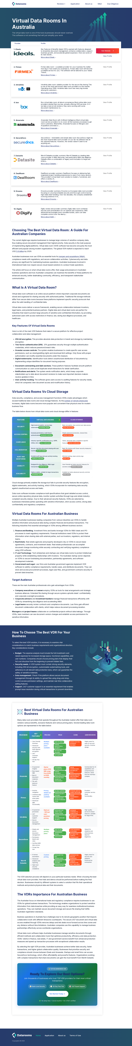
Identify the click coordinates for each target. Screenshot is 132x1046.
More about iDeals (48, 57)
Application (75, 4)
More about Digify (48, 217)
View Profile (107, 56)
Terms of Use (75, 1035)
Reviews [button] (60, 4)
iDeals (23, 752)
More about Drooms (48, 199)
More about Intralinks (49, 93)
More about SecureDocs (50, 146)
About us (88, 4)
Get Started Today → (57, 994)
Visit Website (106, 51)
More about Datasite (48, 164)
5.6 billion (20, 251)
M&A (100, 4)
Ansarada (23, 776)
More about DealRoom (49, 181)
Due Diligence (112, 4)
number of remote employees (76, 401)
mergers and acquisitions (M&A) (71, 256)
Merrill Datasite (23, 862)
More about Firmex (48, 75)
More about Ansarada (49, 128)
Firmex (23, 798)
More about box (47, 110)
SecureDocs (23, 839)
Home (38, 1035)
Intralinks (23, 817)
